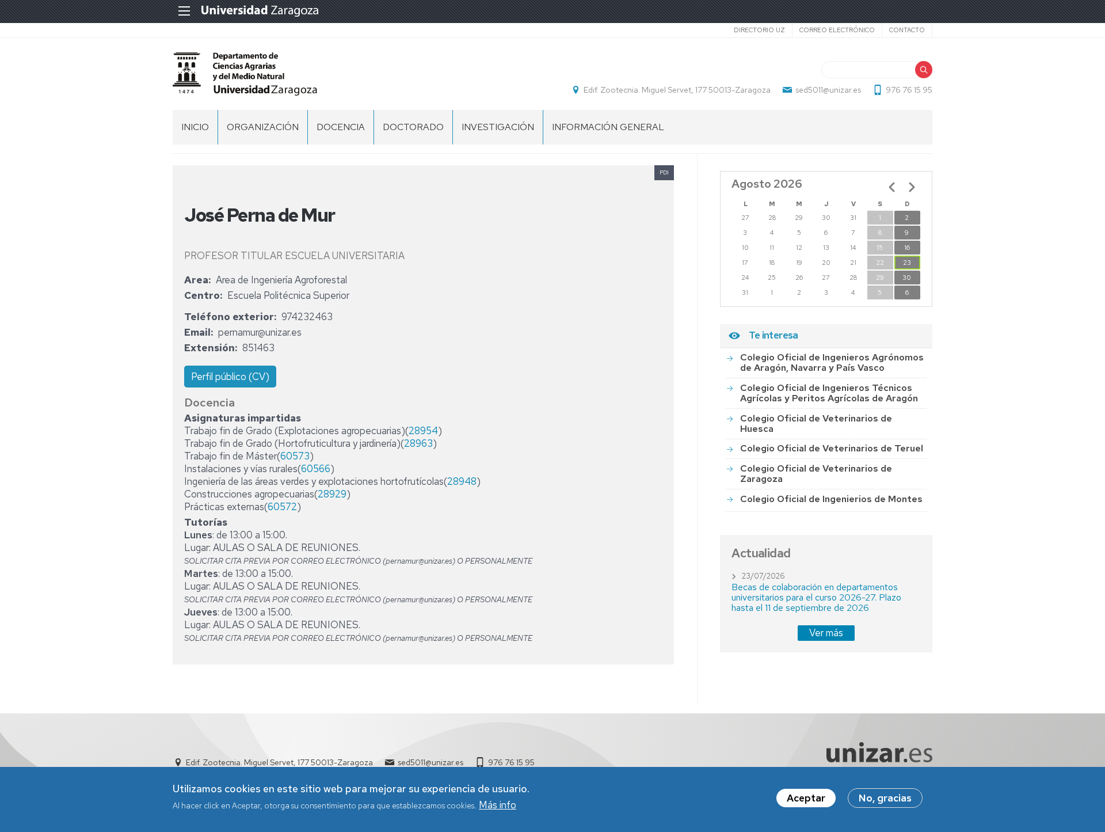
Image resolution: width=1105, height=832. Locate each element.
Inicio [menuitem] (195, 127)
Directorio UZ (759, 30)
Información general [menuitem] (608, 127)
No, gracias (885, 798)
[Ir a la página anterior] (892, 187)
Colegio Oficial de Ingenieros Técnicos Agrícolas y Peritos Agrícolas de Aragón (829, 393)
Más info (497, 805)
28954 (423, 430)
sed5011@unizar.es (828, 90)
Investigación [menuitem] (498, 127)
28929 (332, 494)
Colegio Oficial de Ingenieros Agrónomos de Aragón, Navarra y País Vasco (832, 362)
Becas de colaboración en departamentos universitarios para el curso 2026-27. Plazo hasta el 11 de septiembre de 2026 (816, 597)
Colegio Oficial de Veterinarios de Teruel (831, 448)
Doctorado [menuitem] (413, 127)
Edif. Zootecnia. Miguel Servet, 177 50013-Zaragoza (677, 90)
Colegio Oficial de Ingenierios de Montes (831, 499)
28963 (418, 443)
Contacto (907, 30)
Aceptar (806, 798)
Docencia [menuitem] (341, 127)
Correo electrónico (837, 30)
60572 (282, 506)
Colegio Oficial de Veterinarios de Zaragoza (816, 473)
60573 (295, 456)
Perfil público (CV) (230, 376)
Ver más (826, 632)
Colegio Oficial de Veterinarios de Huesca (816, 423)
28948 (462, 481)
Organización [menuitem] (263, 127)
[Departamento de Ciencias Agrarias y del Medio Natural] (245, 74)
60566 (315, 468)
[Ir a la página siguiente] (911, 187)
